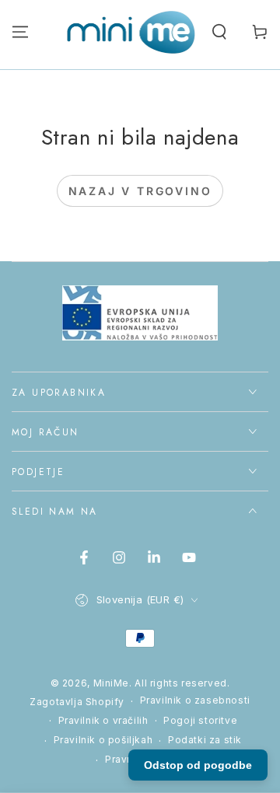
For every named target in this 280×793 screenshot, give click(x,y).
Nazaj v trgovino (140, 190)
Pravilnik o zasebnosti (195, 700)
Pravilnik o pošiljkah (103, 740)
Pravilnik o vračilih (103, 720)
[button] (219, 32)
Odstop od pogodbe (198, 765)
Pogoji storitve (200, 720)
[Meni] (20, 32)
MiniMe (111, 683)
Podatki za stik (205, 740)
